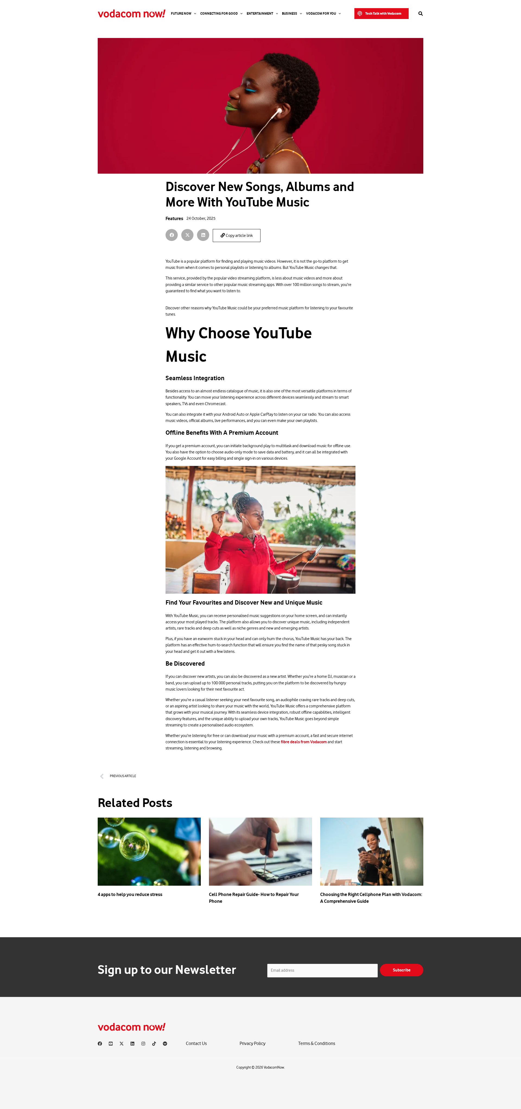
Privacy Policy (252, 1043)
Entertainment (260, 13)
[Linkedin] (132, 1043)
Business (289, 13)
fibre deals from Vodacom (304, 741)
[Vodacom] (165, 1043)
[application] (193, 13)
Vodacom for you (321, 13)
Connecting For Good (219, 13)
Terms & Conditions (316, 1043)
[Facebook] (100, 1043)
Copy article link (239, 235)
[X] (121, 1043)
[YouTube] (111, 1043)
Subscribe (402, 970)
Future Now (181, 13)
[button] (381, 13)
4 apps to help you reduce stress (130, 894)
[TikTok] (154, 1043)
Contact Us (196, 1043)
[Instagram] (143, 1043)
